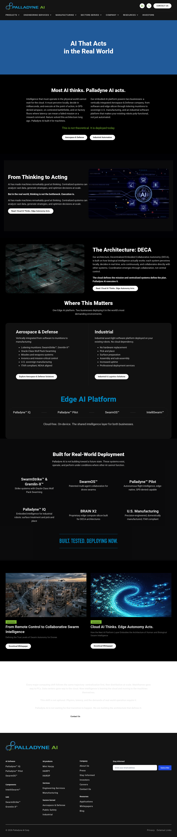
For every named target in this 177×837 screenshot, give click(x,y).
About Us (84, 766)
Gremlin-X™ (11, 807)
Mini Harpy (48, 766)
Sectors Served (90, 15)
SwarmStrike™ (13, 802)
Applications (86, 801)
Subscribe (165, 768)
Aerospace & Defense (54, 805)
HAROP (46, 776)
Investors (148, 15)
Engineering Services (54, 788)
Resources (129, 15)
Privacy (151, 830)
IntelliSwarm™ (13, 789)
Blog (82, 811)
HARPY (46, 771)
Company (111, 15)
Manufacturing (65, 15)
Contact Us (85, 789)
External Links (164, 830)
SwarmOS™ (11, 776)
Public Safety (50, 810)
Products (11, 15)
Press (83, 770)
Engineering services (36, 15)
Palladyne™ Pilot (14, 771)
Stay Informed (87, 775)
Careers (84, 784)
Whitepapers (86, 806)
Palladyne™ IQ (13, 766)
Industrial (48, 814)
